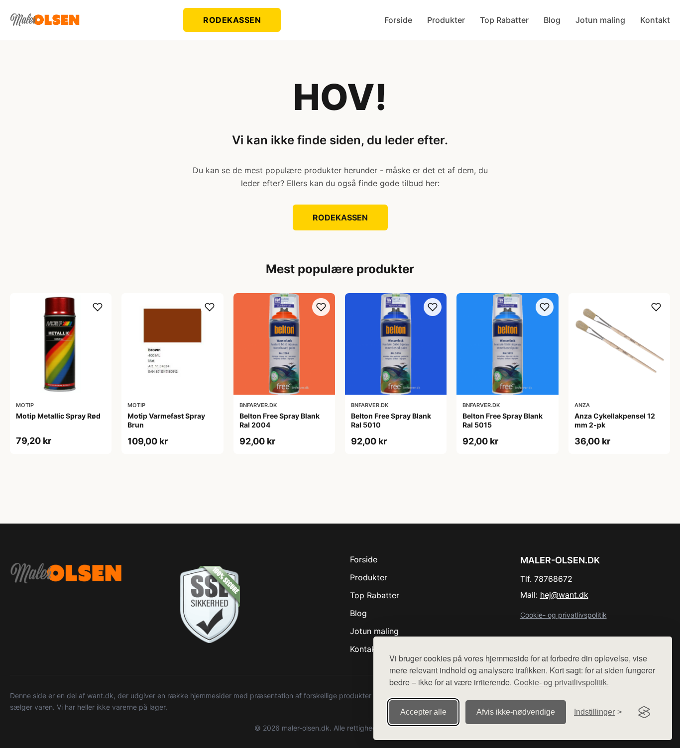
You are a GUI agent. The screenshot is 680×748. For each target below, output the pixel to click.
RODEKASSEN (232, 20)
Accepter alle (423, 712)
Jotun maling (600, 20)
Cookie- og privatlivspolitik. (561, 682)
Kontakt (655, 20)
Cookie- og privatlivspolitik (563, 615)
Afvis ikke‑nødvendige (515, 712)
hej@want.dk (564, 595)
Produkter (446, 20)
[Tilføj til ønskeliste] (98, 307)
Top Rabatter (504, 20)
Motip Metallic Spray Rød (58, 416)
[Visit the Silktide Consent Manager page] (644, 712)
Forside (398, 20)
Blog (552, 20)
